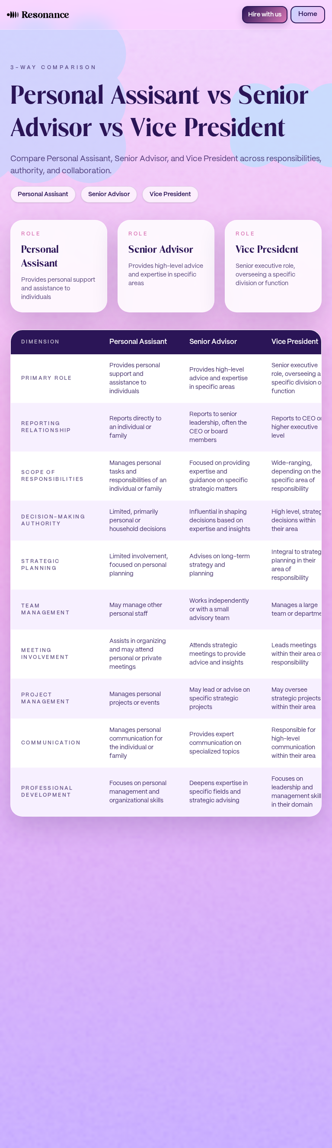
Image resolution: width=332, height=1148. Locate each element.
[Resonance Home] (38, 14)
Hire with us (264, 15)
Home (307, 14)
